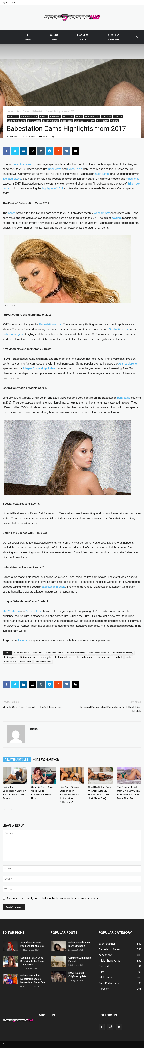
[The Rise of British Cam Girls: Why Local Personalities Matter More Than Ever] (129, 775)
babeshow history (76, 652)
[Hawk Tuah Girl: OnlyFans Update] (58, 976)
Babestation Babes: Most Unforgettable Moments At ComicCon (32, 979)
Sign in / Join (9, 2)
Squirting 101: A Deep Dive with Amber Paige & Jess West (32, 961)
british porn (10, 657)
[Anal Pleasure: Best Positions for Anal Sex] (10, 946)
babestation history (123, 652)
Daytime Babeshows (16, 120)
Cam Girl (118, 116)
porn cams (25, 661)
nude (128, 657)
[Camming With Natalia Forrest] (58, 961)
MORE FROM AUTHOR (46, 759)
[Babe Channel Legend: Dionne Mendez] (58, 946)
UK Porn (90, 120)
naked (119, 657)
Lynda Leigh (74, 168)
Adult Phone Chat (29, 116)
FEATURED (82, 37)
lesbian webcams (50, 120)
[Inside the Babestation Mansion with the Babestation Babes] (15, 775)
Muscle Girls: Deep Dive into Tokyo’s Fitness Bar (32, 707)
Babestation (68, 116)
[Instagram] (110, 1027)
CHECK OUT (113, 37)
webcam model (43, 661)
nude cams (10, 661)
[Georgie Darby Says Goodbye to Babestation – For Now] (43, 775)
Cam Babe (106, 116)
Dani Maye (54, 168)
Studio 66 (79, 120)
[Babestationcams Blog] (72, 17)
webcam (114, 120)
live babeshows (85, 657)
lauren (13, 136)
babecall (37, 652)
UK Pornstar (102, 120)
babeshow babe (54, 652)
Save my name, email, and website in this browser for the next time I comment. (53, 898)
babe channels (21, 652)
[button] (136, 37)
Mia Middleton (11, 611)
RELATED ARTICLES (16, 759)
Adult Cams (23, 111)
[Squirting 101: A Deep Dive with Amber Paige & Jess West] (10, 961)
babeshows (55, 116)
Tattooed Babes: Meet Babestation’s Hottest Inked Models (110, 709)
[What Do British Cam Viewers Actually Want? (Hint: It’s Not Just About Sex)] (100, 775)
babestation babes (99, 652)
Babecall (43, 116)
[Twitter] (119, 1027)
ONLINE (54, 37)
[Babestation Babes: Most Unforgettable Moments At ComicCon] (10, 979)
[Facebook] (102, 1027)
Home (10, 111)
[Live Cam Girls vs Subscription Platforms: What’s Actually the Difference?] (72, 775)
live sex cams (66, 120)
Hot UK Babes (34, 120)
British (79, 116)
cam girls (46, 657)
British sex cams (92, 116)
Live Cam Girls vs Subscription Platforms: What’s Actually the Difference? (69, 794)
